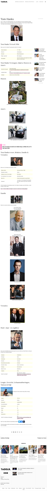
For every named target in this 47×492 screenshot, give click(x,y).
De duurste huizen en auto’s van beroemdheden (42, 64)
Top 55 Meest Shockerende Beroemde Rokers (42, 50)
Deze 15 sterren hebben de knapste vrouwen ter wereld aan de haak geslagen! (14, 188)
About (2, 478)
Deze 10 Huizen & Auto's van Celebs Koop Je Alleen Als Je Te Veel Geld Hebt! (16, 147)
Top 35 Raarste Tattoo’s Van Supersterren (42, 74)
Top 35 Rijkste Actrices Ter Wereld (42, 80)
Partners (2, 476)
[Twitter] (5, 473)
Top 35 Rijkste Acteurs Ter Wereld (42, 69)
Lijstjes (37, 1)
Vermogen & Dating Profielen (29, 1)
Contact (2, 479)
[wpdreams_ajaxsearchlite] (19, 1)
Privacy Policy (6, 479)
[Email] (7, 473)
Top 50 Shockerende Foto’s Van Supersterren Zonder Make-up (42, 57)
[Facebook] (4, 473)
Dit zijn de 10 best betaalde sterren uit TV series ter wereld (20, 72)
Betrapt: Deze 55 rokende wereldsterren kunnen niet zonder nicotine (24, 375)
